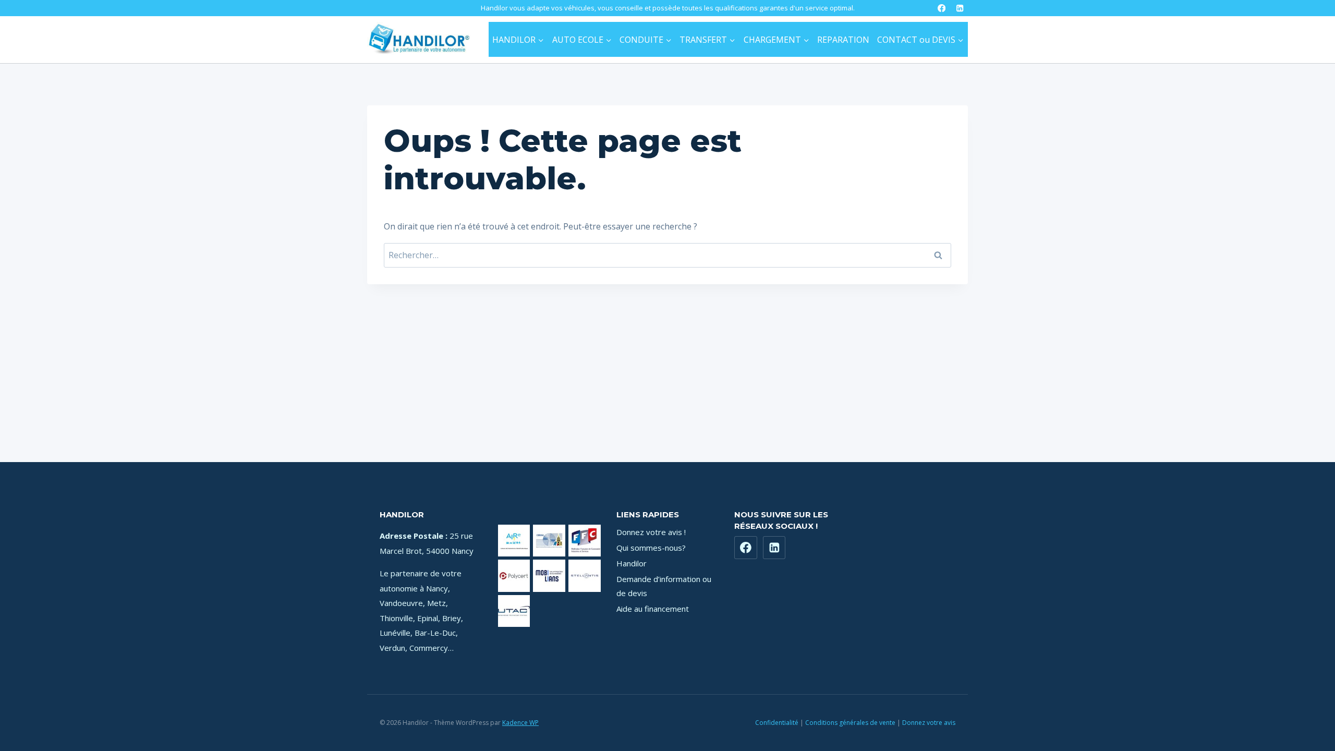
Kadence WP (520, 722)
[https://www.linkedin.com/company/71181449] (774, 547)
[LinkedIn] (960, 8)
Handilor (631, 563)
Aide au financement (652, 608)
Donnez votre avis (928, 722)
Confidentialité (776, 722)
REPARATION (843, 39)
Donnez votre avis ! (651, 532)
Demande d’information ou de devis (663, 586)
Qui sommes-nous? (651, 547)
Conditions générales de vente (850, 722)
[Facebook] (941, 8)
